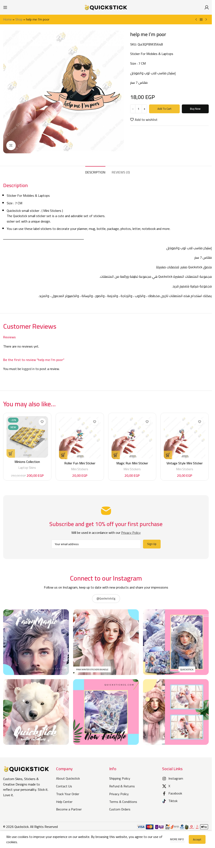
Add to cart (164, 108)
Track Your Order (67, 794)
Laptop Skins (27, 468)
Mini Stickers (79, 469)
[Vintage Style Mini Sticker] (184, 437)
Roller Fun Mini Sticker (79, 463)
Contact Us (64, 786)
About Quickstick (68, 778)
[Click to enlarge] (11, 145)
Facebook (175, 793)
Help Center (64, 802)
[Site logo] (106, 7)
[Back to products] (201, 19)
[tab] (95, 172)
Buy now (195, 108)
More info (177, 839)
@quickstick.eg (106, 598)
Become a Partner (69, 809)
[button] (63, 455)
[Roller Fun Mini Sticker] (80, 437)
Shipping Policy (119, 778)
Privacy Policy (119, 794)
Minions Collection (27, 462)
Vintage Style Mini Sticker (184, 463)
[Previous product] (196, 19)
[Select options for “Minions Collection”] (11, 453)
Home (7, 19)
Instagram (175, 778)
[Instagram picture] (36, 642)
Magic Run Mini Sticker (132, 463)
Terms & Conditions (123, 802)
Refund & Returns (122, 786)
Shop (18, 19)
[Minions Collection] (27, 437)
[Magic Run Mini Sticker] (132, 437)
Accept (197, 839)
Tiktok (172, 801)
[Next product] (206, 19)
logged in (28, 369)
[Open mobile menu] (5, 7)
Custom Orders (119, 809)
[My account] (206, 7)
